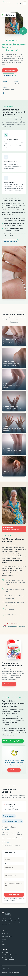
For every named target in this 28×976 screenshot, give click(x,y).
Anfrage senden (14, 894)
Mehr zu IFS (12, 770)
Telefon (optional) (8, 872)
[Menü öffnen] (24, 3)
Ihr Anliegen (7, 880)
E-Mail (5, 864)
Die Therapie (5, 933)
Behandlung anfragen (10, 241)
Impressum (4, 972)
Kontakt (3, 944)
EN (20, 3)
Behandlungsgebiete (7, 936)
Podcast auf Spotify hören (14, 741)
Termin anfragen (8, 75)
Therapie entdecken (9, 70)
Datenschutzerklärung (14, 972)
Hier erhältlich (8, 684)
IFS (2, 942)
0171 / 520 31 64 (10, 816)
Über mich (4, 939)
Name (5, 856)
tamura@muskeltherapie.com (13, 821)
